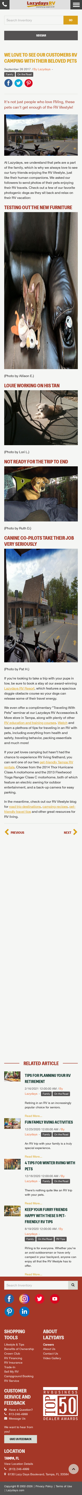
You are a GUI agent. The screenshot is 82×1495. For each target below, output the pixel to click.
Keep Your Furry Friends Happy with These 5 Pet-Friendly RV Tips (46, 1215)
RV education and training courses (30, 723)
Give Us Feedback (21, 1439)
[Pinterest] (9, 1312)
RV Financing (13, 1358)
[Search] (73, 1285)
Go (70, 20)
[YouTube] (55, 1299)
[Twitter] (39, 1299)
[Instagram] (24, 1299)
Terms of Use (64, 1486)
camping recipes (55, 806)
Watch (62, 723)
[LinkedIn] (24, 1312)
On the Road (24, 74)
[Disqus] (41, 889)
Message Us (16, 1418)
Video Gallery (52, 1358)
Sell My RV (11, 1371)
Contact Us (50, 1353)
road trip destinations (25, 806)
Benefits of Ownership (19, 1349)
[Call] (4, 4)
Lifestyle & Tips (14, 1344)
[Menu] (76, 4)
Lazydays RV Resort (19, 688)
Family (9, 74)
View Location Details (18, 1463)
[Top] (74, 1469)
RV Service (11, 1380)
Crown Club (12, 1353)
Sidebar (41, 35)
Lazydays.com (15, 1490)
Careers (48, 1344)
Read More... (33, 1116)
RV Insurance (13, 1362)
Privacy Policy (44, 1486)
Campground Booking (18, 1376)
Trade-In (9, 1367)
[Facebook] (9, 1299)
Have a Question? (20, 1409)
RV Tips (60, 1239)
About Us (49, 1349)
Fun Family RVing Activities (49, 1122)
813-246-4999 (18, 1414)
